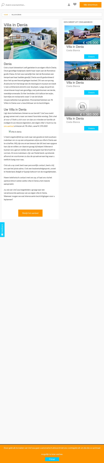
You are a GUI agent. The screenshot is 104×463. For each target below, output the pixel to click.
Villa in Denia (16, 14)
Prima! (52, 459)
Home (6, 14)
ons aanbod (9, 126)
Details (91, 56)
